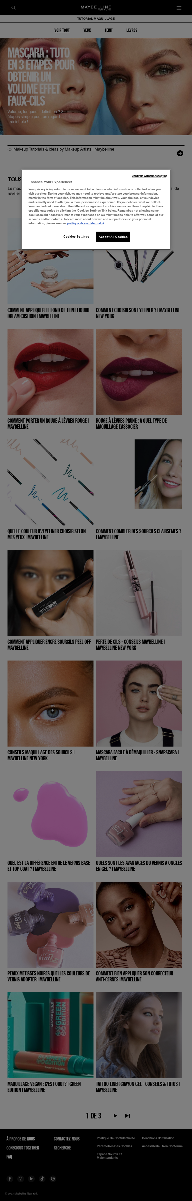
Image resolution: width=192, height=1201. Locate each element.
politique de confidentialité (85, 223)
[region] (96, 210)
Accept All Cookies (113, 237)
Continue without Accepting (149, 176)
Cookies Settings (76, 236)
